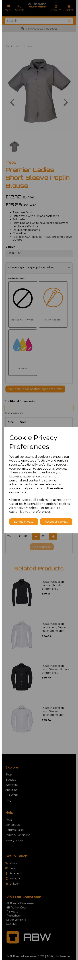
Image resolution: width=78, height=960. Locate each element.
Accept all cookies (56, 521)
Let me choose (23, 521)
